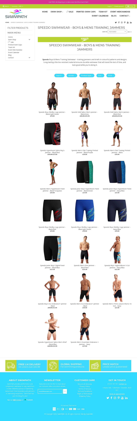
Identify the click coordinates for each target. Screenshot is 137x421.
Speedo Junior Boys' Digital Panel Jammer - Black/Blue (52, 266)
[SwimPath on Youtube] (128, 22)
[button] (59, 75)
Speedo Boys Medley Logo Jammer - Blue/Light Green (84, 228)
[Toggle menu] (29, 39)
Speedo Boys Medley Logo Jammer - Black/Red (52, 228)
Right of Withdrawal (84, 394)
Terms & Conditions (84, 391)
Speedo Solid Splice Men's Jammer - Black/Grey (85, 113)
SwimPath (60, 414)
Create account (119, 6)
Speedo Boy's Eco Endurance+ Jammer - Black (52, 305)
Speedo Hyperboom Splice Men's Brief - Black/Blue (52, 343)
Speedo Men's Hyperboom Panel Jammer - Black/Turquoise (52, 190)
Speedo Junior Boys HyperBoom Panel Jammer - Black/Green (85, 190)
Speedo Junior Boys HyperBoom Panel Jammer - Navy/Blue (117, 190)
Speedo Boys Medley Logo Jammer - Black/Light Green (52, 113)
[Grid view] (129, 32)
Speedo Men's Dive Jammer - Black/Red (84, 266)
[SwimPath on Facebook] (118, 22)
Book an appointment (117, 394)
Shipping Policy (84, 396)
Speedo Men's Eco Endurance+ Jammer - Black (84, 305)
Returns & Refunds (85, 384)
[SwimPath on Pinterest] (124, 22)
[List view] (131, 32)
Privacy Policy (85, 386)
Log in (110, 6)
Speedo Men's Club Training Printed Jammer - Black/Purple (85, 151)
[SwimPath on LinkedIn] (131, 22)
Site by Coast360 (87, 414)
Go (65, 391)
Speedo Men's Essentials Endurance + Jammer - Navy (85, 343)
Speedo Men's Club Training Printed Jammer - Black (117, 151)
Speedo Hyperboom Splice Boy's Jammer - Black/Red (52, 151)
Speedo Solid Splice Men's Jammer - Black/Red (117, 113)
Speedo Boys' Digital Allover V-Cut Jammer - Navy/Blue (117, 266)
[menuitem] (45, 12)
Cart (131, 6)
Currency (15, 6)
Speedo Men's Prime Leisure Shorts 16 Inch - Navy (117, 305)
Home (7, 22)
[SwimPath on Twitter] (116, 22)
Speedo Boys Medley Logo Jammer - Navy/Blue (117, 228)
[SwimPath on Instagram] (122, 22)
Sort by (104, 31)
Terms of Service (84, 389)
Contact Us (123, 384)
